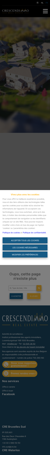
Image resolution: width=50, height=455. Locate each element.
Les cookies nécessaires (25, 247)
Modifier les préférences (25, 254)
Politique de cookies (11, 232)
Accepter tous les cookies (25, 240)
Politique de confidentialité (34, 232)
